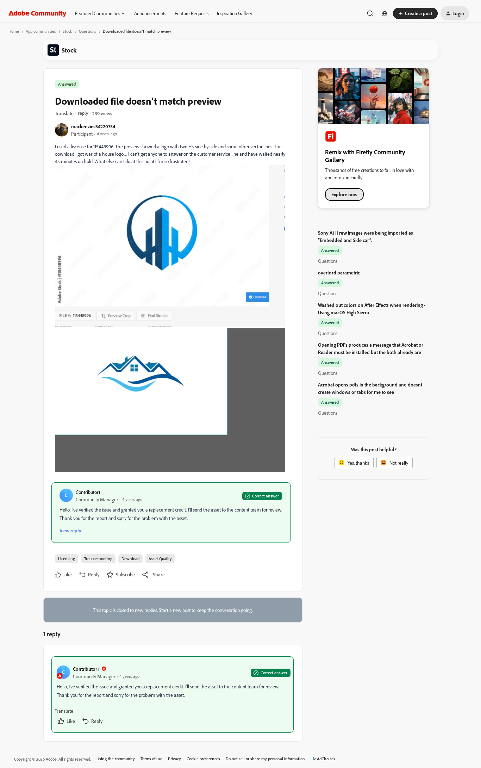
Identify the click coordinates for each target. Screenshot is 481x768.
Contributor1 (88, 492)
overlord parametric (339, 272)
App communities (41, 31)
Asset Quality (160, 558)
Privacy (174, 758)
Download (130, 558)
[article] (172, 694)
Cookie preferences (203, 758)
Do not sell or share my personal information (265, 758)
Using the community (115, 758)
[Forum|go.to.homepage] (37, 13)
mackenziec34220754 (93, 126)
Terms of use (151, 758)
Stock (67, 31)
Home (13, 31)
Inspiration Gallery (234, 13)
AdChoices (326, 758)
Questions (87, 31)
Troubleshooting (98, 558)
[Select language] (384, 13)
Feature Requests (191, 13)
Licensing (66, 558)
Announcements (150, 13)
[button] (415, 13)
